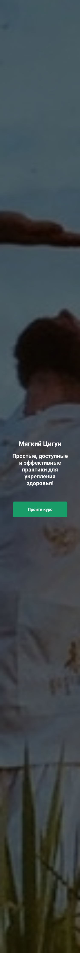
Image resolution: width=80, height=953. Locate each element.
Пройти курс (40, 509)
